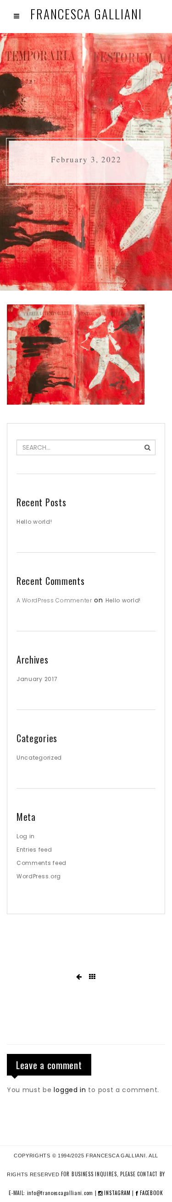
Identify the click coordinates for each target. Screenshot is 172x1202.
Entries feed (34, 849)
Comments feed (42, 863)
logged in (70, 1089)
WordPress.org (39, 876)
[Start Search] (147, 447)
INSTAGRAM (117, 1192)
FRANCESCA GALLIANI (86, 14)
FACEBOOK (151, 1192)
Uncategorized (39, 757)
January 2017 (37, 679)
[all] (92, 977)
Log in (26, 836)
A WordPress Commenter (54, 600)
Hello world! (34, 522)
